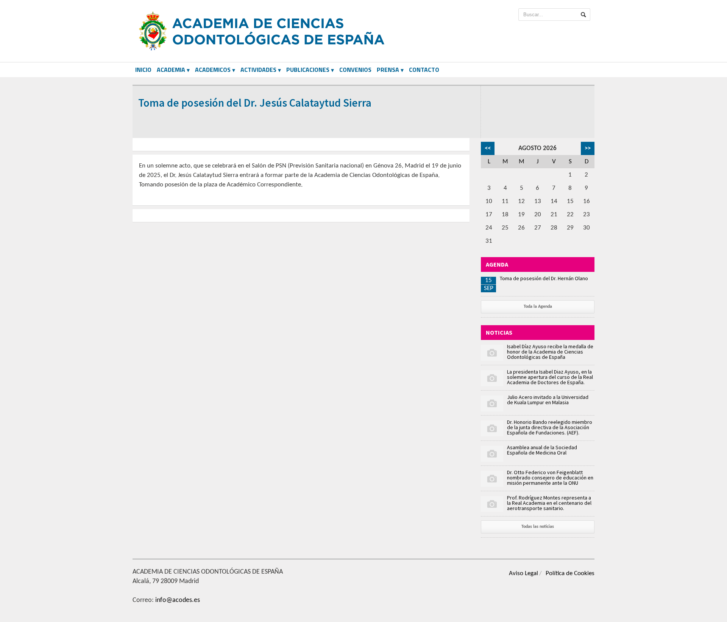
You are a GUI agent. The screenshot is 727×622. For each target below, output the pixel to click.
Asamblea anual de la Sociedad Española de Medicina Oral (542, 450)
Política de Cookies (570, 573)
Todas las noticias (537, 526)
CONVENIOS (355, 69)
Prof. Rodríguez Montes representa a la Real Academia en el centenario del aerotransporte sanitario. (549, 503)
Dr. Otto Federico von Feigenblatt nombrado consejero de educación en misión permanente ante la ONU (550, 477)
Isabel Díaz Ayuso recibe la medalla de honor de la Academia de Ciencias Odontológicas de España (550, 351)
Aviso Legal (523, 573)
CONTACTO (424, 69)
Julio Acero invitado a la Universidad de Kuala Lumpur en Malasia (547, 400)
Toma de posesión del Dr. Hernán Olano (544, 278)
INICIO (143, 69)
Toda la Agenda (538, 306)
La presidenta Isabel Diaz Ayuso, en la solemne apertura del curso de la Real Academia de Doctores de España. (550, 377)
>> (588, 148)
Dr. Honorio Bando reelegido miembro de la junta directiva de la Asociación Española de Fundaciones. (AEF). (549, 427)
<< (488, 148)
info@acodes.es (177, 600)
